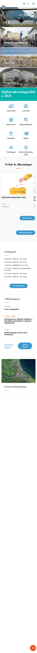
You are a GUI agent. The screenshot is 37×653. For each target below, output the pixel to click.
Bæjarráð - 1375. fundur (15, 273)
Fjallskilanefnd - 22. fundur (16, 265)
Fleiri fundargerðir (18, 286)
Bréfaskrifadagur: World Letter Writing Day (15, 334)
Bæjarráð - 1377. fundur (15, 259)
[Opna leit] (28, 3)
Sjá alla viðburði (25, 346)
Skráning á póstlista (25, 232)
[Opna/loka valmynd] (33, 3)
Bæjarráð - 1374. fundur (15, 276)
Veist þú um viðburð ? (8, 346)
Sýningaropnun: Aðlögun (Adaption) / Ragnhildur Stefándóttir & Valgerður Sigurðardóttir (18, 321)
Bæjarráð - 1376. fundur (15, 262)
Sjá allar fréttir (27, 218)
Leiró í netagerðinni (11, 309)
